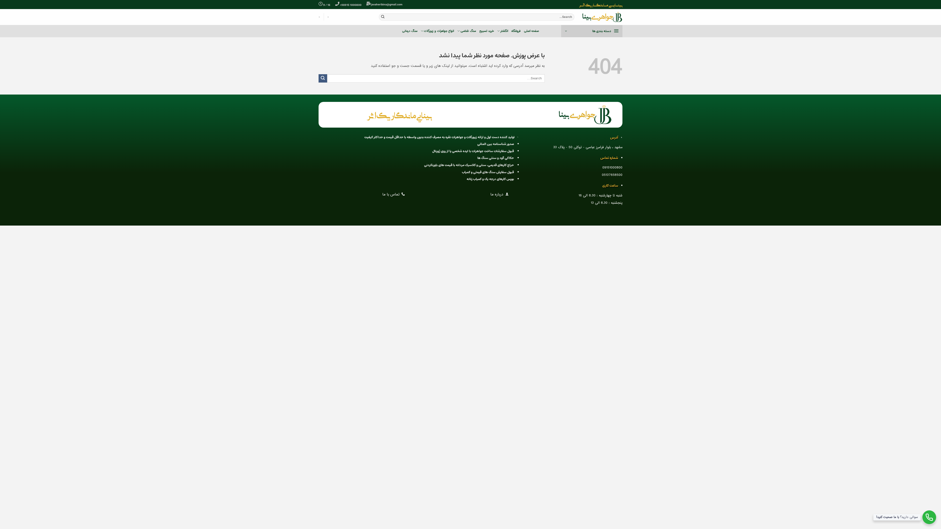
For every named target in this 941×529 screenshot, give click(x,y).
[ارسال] (382, 17)
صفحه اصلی (531, 31)
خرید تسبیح (486, 31)
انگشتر (504, 31)
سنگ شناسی (468, 31)
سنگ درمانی (409, 31)
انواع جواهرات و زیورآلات (439, 31)
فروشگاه (515, 31)
